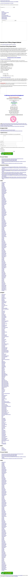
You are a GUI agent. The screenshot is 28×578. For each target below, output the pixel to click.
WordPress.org (4, 450)
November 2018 (4, 544)
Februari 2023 (4, 500)
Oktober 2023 (4, 213)
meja (2, 360)
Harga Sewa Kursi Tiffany (5, 12)
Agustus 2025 (4, 193)
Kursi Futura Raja (4, 321)
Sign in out (3, 415)
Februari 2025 (4, 478)
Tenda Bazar (3, 430)
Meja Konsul (3, 371)
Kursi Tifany (2, 126)
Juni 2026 (3, 184)
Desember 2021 (4, 233)
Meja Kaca (3, 368)
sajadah (3, 399)
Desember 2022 (4, 222)
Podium (3, 394)
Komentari (1, 141)
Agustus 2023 (4, 215)
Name (1, 142)
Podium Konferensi (4, 395)
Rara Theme (8, 576)
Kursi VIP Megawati (4, 356)
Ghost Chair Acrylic (4, 305)
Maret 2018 (3, 272)
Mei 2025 (3, 196)
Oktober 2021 (4, 235)
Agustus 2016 (3, 288)
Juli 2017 (3, 278)
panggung (3, 391)
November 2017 (4, 555)
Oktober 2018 (4, 545)
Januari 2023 (3, 501)
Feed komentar (4, 449)
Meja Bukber (3, 363)
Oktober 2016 (4, 566)
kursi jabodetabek (4, 325)
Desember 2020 (4, 523)
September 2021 (4, 236)
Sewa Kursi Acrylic (4, 404)
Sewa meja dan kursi (5, 413)
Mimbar (3, 388)
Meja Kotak (3, 372)
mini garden (3, 389)
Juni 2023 (3, 217)
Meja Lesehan (4, 373)
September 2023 (4, 214)
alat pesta (3, 295)
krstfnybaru (14, 44)
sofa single (3, 425)
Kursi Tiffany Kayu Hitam (5, 351)
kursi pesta (3, 337)
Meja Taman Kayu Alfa (5, 382)
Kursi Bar (3, 313)
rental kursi (12, 126)
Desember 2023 (4, 211)
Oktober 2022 (4, 224)
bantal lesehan (4, 298)
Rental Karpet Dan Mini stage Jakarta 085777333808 (9, 159)
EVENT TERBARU (4, 13)
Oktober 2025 (4, 191)
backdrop (3, 297)
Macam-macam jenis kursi (5, 359)
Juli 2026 (3, 183)
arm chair (3, 296)
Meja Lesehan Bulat (4, 374)
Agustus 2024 (4, 204)
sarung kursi (3, 400)
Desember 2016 (4, 285)
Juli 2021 (3, 237)
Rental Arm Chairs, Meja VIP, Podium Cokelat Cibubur (9, 160)
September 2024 (4, 203)
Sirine (2, 416)
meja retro (3, 377)
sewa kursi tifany (22, 126)
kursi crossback (4, 316)
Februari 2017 (4, 283)
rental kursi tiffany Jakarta (9, 124)
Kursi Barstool (4, 314)
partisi (3, 392)
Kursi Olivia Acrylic (4, 334)
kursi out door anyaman (5, 336)
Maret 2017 (3, 282)
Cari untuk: (1, 7)
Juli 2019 (3, 257)
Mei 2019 (3, 259)
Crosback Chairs (4, 301)
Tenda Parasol (4, 434)
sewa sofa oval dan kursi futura (6, 414)
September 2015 (4, 289)
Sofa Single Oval (4, 426)
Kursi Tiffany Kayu (4, 349)
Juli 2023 (3, 216)
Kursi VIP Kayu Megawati (5, 355)
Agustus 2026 (4, 182)
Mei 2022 (3, 229)
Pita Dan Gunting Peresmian (6, 393)
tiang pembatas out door (5, 440)
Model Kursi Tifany (4, 17)
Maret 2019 (3, 261)
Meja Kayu (3, 370)
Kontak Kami (3, 14)
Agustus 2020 (4, 247)
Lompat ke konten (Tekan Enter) (5, 0)
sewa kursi (3, 403)
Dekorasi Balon (4, 302)
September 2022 (4, 225)
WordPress (16, 576)
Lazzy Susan (3, 357)
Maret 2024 (3, 209)
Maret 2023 (3, 220)
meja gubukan (4, 366)
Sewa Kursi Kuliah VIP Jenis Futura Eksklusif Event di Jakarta (14, 173)
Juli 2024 (3, 205)
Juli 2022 (3, 227)
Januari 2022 (3, 512)
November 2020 (4, 244)
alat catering (3, 294)
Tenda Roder (3, 435)
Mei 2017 (3, 280)
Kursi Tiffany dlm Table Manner (6, 16)
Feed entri (3, 448)
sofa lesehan (3, 419)
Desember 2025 (4, 189)
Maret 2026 (3, 187)
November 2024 (4, 201)
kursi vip (3, 353)
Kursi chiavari (4, 315)
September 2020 (4, 246)
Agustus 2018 (3, 267)
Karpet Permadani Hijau (5, 309)
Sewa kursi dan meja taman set (6, 406)
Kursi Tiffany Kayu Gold (5, 350)
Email (1, 144)
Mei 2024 (3, 207)
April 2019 (3, 260)
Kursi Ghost (3, 322)
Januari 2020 (3, 252)
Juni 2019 (3, 258)
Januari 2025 (3, 479)
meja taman (3, 379)
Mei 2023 (3, 218)
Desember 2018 (4, 264)
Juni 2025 (3, 195)
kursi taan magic (4, 341)
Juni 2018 (3, 269)
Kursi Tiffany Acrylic (4, 347)
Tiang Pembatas (4, 439)
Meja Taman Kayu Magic (5, 386)
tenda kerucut (4, 433)
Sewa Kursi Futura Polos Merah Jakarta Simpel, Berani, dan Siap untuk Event (12, 158)
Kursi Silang (3, 340)
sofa (2, 417)
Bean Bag (3, 299)
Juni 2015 (3, 290)
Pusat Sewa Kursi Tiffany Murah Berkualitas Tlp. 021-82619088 (6, 3)
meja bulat (3, 364)
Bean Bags (3, 300)
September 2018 (4, 266)
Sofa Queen (3, 423)
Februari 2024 (4, 489)
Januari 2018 (3, 274)
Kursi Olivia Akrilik (4, 335)
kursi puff (3, 338)
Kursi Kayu (3, 329)
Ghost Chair (3, 304)
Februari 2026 (4, 467)
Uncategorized (4, 443)
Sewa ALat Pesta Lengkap (5, 401)
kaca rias (3, 306)
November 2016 (4, 286)
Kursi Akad (3, 311)
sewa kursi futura (4, 407)
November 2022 (4, 223)
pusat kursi (9, 126)
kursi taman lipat (4, 344)
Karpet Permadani (4, 308)
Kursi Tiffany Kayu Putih (5, 352)
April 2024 (3, 208)
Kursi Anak (3, 312)
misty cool (3, 390)
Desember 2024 (4, 200)
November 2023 (4, 212)
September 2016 (4, 567)
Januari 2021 (3, 522)
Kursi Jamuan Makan (5, 327)
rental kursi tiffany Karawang (18, 124)
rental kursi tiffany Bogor (20, 123)
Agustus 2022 (4, 226)
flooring (3, 303)
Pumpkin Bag (3, 396)
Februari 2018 (4, 273)
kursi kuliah (3, 331)
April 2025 (3, 197)
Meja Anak (3, 361)
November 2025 (4, 190)
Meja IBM (3, 367)
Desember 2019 (4, 253)
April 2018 (3, 271)
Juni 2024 (3, 206)
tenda (2, 429)
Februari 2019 (4, 262)
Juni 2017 (3, 279)
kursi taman (3, 342)
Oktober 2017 (4, 556)
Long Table (3, 358)
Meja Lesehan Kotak (4, 375)
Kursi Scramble (4, 339)
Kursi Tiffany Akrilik (4, 348)
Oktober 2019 (4, 534)
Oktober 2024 (4, 202)
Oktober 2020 (4, 245)
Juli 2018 (3, 268)
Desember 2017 (4, 275)
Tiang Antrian (4, 437)
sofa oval (3, 421)
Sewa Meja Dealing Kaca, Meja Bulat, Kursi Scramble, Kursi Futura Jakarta (12, 163)
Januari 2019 (3, 263)
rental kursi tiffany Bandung (6, 123)
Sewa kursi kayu (4, 408)
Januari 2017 (3, 284)
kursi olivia (3, 333)
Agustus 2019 (3, 256)
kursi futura (3, 320)
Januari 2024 (3, 490)
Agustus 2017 (3, 277)
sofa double (3, 418)
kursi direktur (3, 319)
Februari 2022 (4, 511)
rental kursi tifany (16, 126)
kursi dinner (3, 318)
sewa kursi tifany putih (5, 410)
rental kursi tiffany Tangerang (8, 125)
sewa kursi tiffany (4, 411)
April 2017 (3, 281)
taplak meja (3, 428)
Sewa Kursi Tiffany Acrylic (5, 412)
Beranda (3, 11)
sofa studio (3, 427)
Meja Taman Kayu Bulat (5, 383)
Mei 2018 (3, 270)
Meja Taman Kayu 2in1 (5, 381)
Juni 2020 (3, 249)
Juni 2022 (3, 228)
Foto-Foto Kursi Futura (5, 15)
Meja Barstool (4, 362)
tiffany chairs (4, 441)
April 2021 (3, 240)
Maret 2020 (3, 250)
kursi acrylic (3, 310)
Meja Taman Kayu (4, 380)
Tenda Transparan (4, 436)
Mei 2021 (3, 239)
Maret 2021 (3, 241)
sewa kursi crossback (5, 405)
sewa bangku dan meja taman (6, 402)
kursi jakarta (3, 326)
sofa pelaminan (4, 422)
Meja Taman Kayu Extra (5, 384)
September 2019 (4, 255)
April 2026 (3, 186)
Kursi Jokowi (3, 328)
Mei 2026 (3, 185)
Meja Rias (3, 378)
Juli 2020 (3, 248)
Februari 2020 (4, 251)
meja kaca (3, 369)
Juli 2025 (3, 194)
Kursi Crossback (4, 317)
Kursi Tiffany (5, 126)
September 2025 (4, 192)
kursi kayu (3, 330)
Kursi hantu (3, 324)
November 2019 (4, 533)
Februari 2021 (4, 242)
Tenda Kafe (3, 432)
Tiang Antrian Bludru (5, 438)
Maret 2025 (3, 198)
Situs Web (1, 145)
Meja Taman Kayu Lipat (5, 385)
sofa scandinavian (4, 424)
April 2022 (3, 230)
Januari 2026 (3, 468)
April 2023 (3, 219)
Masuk (3, 447)
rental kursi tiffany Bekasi (13, 123)
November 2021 (4, 234)
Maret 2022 (3, 231)
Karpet (3, 307)
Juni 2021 (3, 238)
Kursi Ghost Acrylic (4, 323)
